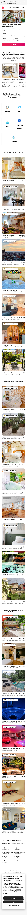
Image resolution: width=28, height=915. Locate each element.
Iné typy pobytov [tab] (6, 843)
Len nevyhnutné (13, 902)
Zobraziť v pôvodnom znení (9, 3)
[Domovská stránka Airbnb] (3, 7)
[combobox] (13, 35)
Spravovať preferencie (13, 905)
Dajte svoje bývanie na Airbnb (16, 7)
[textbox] (7, 40)
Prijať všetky (13, 898)
